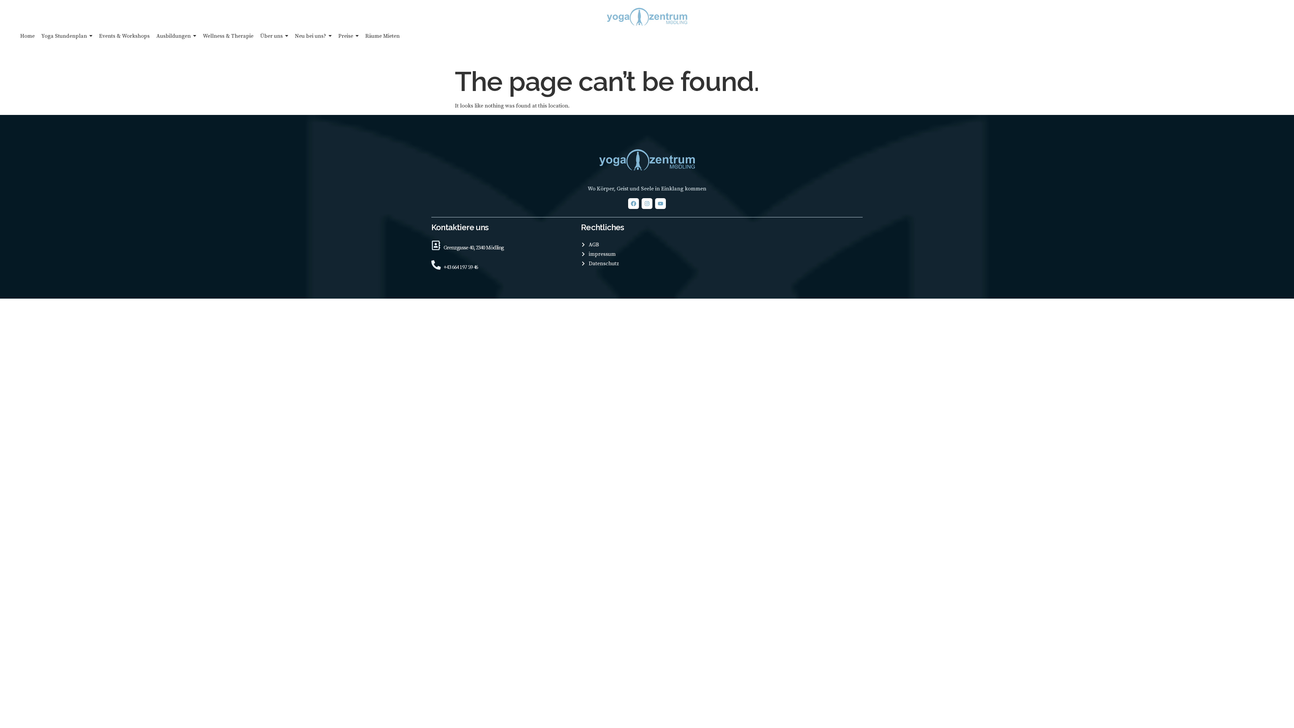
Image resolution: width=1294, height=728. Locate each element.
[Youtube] (660, 203)
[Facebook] (633, 203)
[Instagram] (647, 203)
